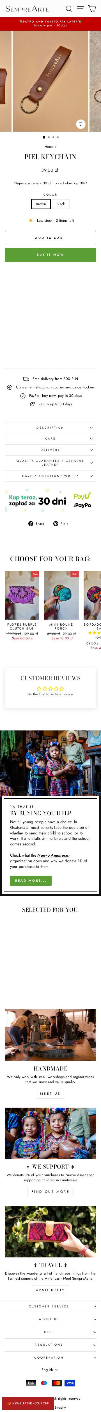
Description (50, 428)
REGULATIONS (49, 1345)
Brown (41, 204)
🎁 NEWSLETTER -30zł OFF (28, 1403)
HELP (49, 1332)
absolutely (50, 1290)
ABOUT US (49, 1319)
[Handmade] (50, 1035)
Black (61, 204)
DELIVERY (51, 450)
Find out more (50, 1191)
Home (49, 146)
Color (50, 195)
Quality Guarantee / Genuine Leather (50, 463)
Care (50, 438)
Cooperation (49, 1358)
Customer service (49, 1306)
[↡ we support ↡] (50, 1133)
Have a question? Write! (50, 476)
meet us (50, 1093)
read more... (31, 880)
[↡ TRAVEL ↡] (50, 1231)
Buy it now (50, 254)
